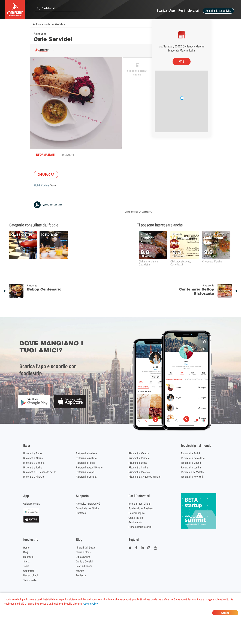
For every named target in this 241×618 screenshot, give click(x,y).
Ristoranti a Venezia (138, 453)
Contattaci (81, 513)
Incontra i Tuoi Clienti (139, 503)
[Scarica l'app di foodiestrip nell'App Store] (70, 407)
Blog (25, 552)
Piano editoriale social (140, 527)
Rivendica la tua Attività (88, 503)
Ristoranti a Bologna (33, 463)
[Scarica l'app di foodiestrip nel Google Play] (34, 407)
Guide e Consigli (84, 561)
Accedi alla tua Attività (87, 508)
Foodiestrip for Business (140, 508)
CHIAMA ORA (45, 174)
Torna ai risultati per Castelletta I (51, 24)
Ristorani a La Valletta (192, 472)
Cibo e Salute (83, 557)
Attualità (80, 571)
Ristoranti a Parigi (190, 453)
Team (26, 566)
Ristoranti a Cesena (86, 476)
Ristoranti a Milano (33, 458)
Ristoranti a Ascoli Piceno (89, 467)
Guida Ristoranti (31, 503)
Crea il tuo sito (135, 518)
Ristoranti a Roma (32, 453)
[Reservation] (31, 513)
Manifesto (28, 557)
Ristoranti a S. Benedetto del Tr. (39, 472)
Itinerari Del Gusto (85, 547)
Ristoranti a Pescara (139, 458)
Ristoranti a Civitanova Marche (144, 476)
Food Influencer (84, 566)
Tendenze (81, 575)
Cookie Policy (90, 603)
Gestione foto (135, 522)
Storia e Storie (83, 552)
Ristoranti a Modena (86, 453)
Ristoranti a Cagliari (138, 467)
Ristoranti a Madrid (191, 463)
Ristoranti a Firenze (33, 476)
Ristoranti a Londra (191, 467)
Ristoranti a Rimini (85, 463)
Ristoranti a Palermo (139, 472)
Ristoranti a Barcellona (192, 458)
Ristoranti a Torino (32, 467)
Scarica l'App (166, 10)
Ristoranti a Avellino (86, 458)
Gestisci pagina (136, 513)
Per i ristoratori (188, 10)
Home (26, 547)
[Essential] (31, 521)
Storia (26, 561)
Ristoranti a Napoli (85, 472)
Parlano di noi (30, 575)
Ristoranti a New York (192, 476)
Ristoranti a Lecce (137, 463)
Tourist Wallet (30, 580)
